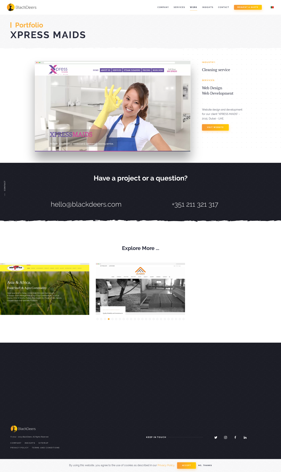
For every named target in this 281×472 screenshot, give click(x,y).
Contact (223, 7)
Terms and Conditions (46, 448)
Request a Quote (247, 7)
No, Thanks (205, 465)
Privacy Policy (19, 448)
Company (163, 7)
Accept (186, 465)
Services (179, 7)
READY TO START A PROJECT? (59, 389)
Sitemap (43, 443)
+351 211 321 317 (195, 204)
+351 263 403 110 (157, 394)
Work (193, 7)
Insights (207, 7)
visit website (215, 127)
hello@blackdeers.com (86, 204)
